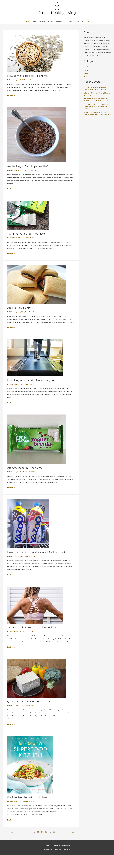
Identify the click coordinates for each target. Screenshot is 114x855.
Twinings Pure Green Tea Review (27, 233)
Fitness (50, 21)
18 (46, 832)
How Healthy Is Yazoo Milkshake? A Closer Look (36, 552)
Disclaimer (57, 849)
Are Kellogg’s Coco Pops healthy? (27, 166)
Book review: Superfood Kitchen (27, 797)
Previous (9, 832)
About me (79, 21)
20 (54, 832)
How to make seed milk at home (27, 75)
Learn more (96, 55)
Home (27, 21)
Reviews (59, 21)
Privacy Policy (48, 849)
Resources (68, 21)
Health (34, 21)
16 (38, 832)
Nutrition (42, 21)
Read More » (11, 95)
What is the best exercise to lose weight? (32, 627)
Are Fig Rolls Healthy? (20, 307)
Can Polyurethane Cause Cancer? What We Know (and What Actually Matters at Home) (97, 106)
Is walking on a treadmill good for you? (31, 380)
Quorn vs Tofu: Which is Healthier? (28, 701)
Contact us (66, 849)
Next (73, 832)
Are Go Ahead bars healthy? (24, 467)
